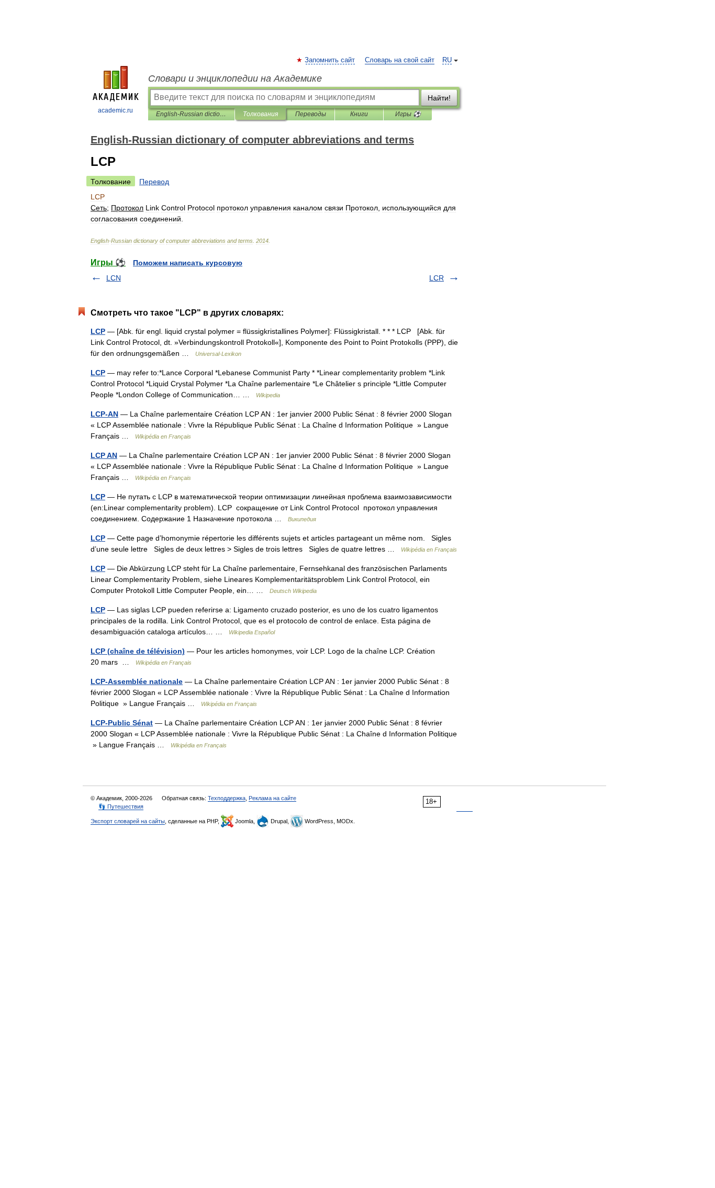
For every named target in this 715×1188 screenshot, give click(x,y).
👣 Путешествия (120, 806)
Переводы (310, 114)
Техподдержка (226, 798)
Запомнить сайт (330, 60)
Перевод (154, 181)
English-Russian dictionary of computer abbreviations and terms (191, 114)
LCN (113, 278)
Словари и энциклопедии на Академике (235, 78)
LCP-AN (104, 414)
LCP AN (104, 455)
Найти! (439, 98)
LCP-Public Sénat (122, 723)
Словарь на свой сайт (399, 60)
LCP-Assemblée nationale (137, 681)
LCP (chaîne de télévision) (138, 651)
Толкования (260, 114)
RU (447, 60)
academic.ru (115, 110)
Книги (359, 114)
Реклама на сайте (272, 798)
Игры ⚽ (408, 114)
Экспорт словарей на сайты (128, 821)
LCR (436, 278)
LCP (98, 331)
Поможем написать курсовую (187, 263)
